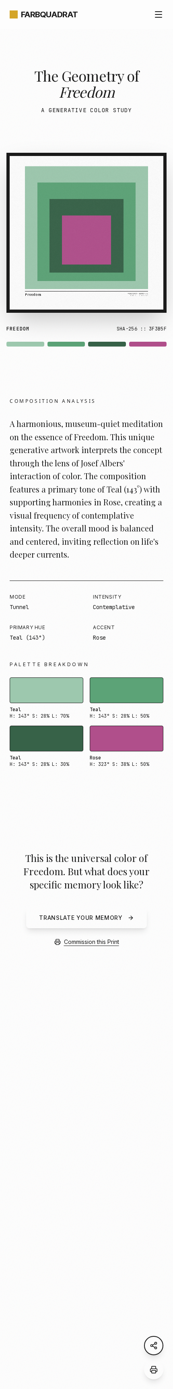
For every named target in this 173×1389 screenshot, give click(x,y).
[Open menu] (158, 14)
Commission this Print (91, 941)
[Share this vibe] (153, 1345)
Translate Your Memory (81, 917)
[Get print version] (153, 1369)
